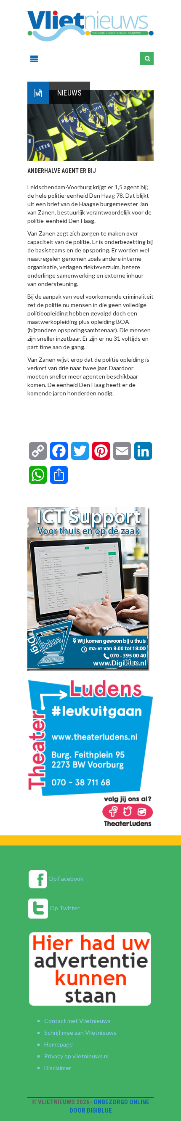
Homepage (58, 1044)
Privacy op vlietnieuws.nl (76, 1056)
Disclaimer (57, 1067)
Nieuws (69, 92)
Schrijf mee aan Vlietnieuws (80, 1032)
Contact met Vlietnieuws (77, 1020)
